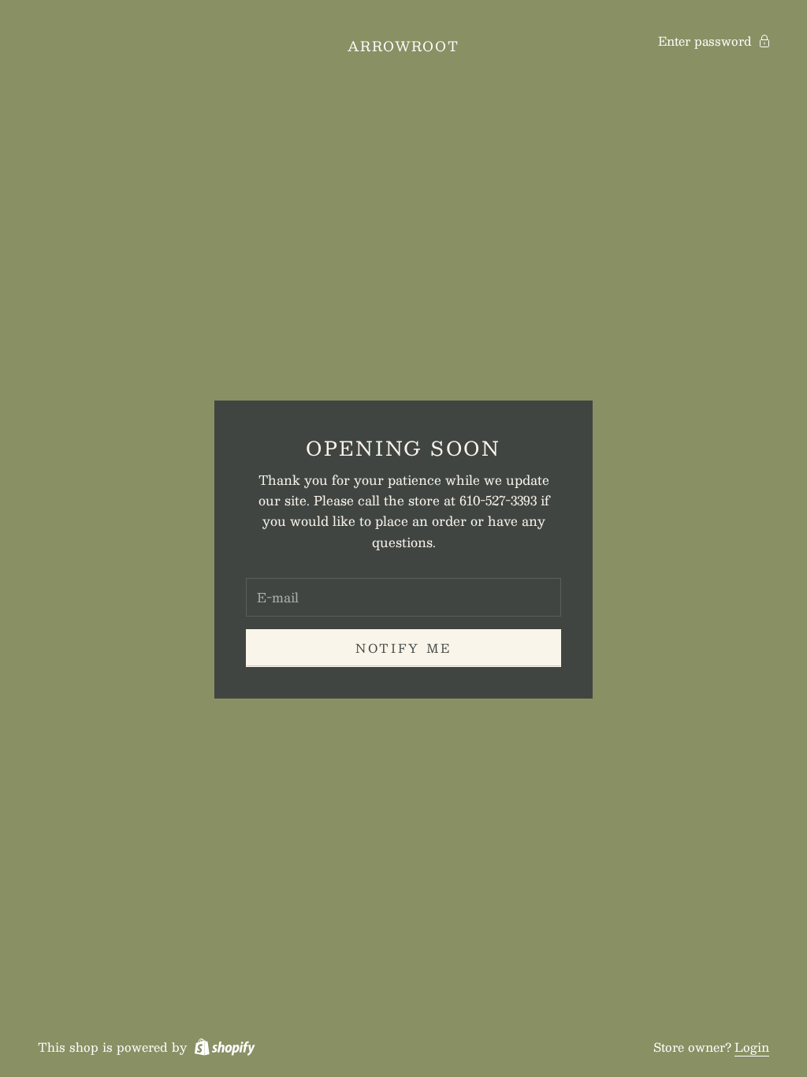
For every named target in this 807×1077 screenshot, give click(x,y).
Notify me (403, 648)
